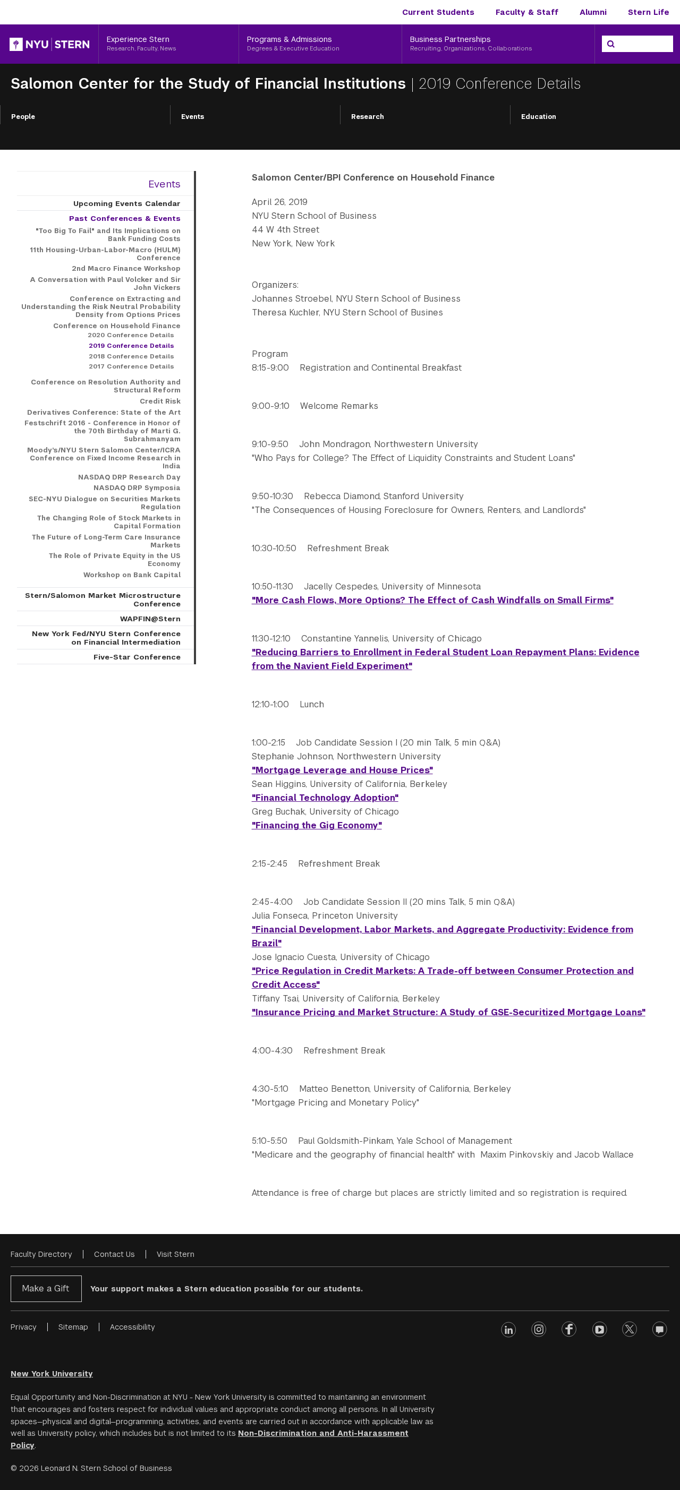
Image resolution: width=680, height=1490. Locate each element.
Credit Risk (160, 401)
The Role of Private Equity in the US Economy (115, 560)
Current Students (438, 12)
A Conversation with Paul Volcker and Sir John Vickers (105, 284)
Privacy (24, 1327)
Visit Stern (175, 1254)
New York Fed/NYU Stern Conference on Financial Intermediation (106, 638)
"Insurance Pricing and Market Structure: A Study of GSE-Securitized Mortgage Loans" (448, 1012)
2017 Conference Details (131, 366)
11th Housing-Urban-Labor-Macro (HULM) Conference (105, 254)
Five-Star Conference (137, 657)
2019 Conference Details (131, 345)
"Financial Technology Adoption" (325, 797)
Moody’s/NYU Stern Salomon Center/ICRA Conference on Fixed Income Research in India (104, 458)
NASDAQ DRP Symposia (137, 488)
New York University (52, 1373)
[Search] (611, 44)
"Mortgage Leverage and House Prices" (342, 770)
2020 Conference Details (131, 335)
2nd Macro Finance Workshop (126, 268)
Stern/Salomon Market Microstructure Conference (103, 599)
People (23, 117)
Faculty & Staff (527, 12)
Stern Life (648, 12)
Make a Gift (45, 1288)
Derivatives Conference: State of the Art (104, 412)
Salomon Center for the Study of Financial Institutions (211, 83)
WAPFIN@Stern (150, 618)
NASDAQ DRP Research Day (129, 477)
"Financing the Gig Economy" (317, 825)
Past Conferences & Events (125, 218)
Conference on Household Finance (117, 326)
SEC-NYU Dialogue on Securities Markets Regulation (105, 503)
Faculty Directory (41, 1254)
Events (192, 117)
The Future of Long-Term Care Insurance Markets (106, 541)
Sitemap (73, 1327)
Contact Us (114, 1254)
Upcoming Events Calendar (127, 203)
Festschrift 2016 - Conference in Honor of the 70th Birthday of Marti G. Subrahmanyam (102, 431)
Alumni (593, 12)
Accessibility (132, 1327)
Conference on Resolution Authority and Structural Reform (106, 386)
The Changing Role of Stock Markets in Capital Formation (109, 522)
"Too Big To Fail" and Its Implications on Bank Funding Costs (108, 235)
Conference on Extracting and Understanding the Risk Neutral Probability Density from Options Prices (101, 307)
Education (538, 117)
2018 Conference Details (131, 356)
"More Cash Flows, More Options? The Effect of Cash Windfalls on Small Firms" (433, 600)
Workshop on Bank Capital (132, 575)
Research (367, 117)
